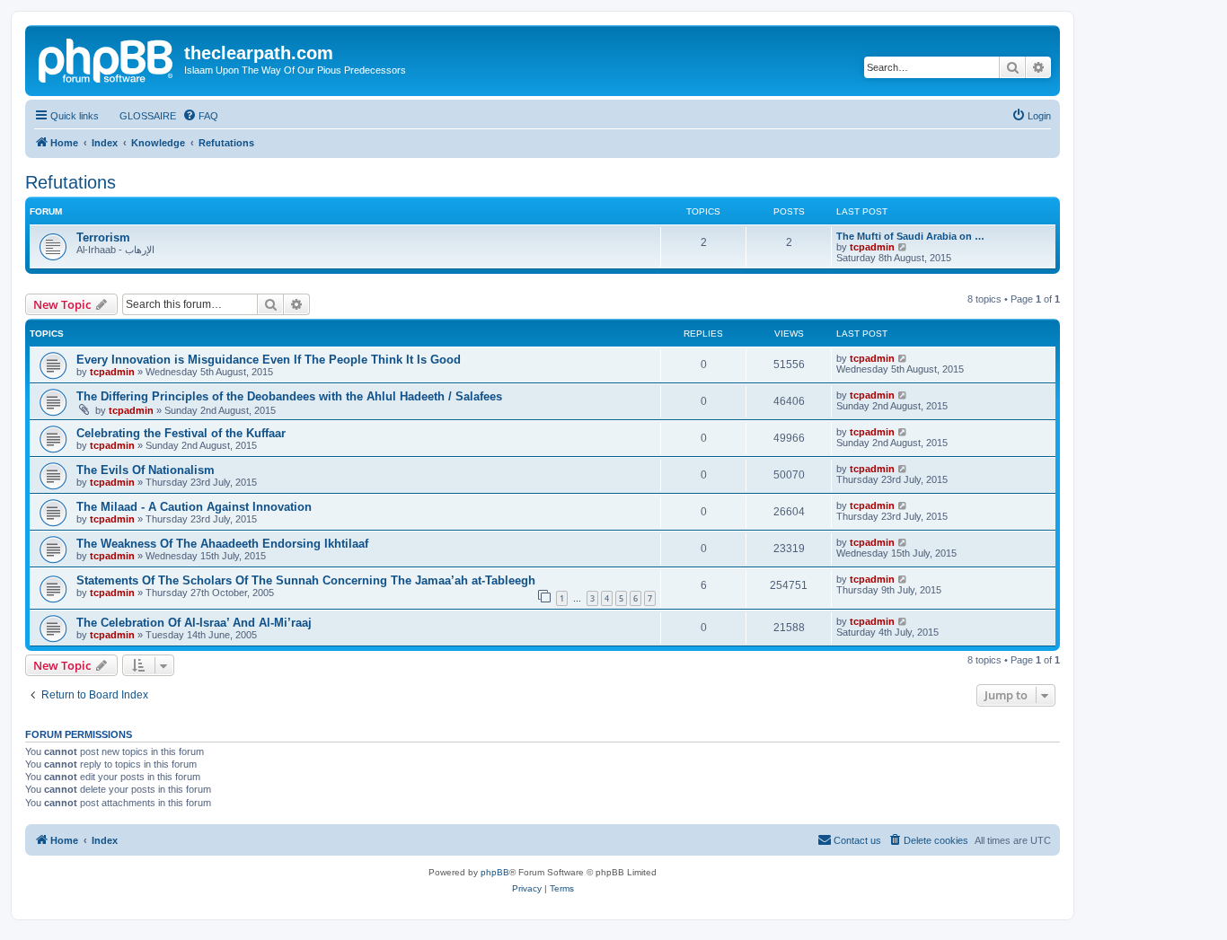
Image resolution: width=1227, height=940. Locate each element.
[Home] (107, 58)
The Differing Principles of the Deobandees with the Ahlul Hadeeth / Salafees (289, 396)
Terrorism (103, 237)
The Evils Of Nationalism (145, 470)
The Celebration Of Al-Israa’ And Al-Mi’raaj (194, 622)
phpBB (495, 872)
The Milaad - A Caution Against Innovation (194, 507)
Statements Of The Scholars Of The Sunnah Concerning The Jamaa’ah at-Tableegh (305, 580)
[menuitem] (139, 116)
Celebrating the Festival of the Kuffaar (181, 433)
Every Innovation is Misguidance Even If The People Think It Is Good (268, 359)
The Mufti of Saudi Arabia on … (910, 236)
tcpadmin (872, 247)
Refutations (70, 182)
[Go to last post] (903, 358)
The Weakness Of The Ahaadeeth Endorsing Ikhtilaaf (222, 543)
